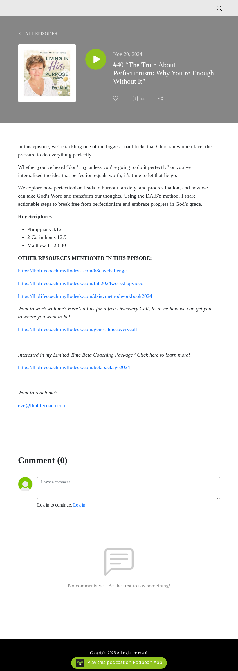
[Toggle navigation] (231, 8)
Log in (79, 504)
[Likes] (116, 98)
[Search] (219, 8)
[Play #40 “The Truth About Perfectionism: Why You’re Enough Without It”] (95, 59)
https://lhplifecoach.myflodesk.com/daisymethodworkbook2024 (85, 296)
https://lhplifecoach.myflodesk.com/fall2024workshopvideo (80, 283)
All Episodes (40, 33)
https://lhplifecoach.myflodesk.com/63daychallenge (72, 270)
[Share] (161, 98)
